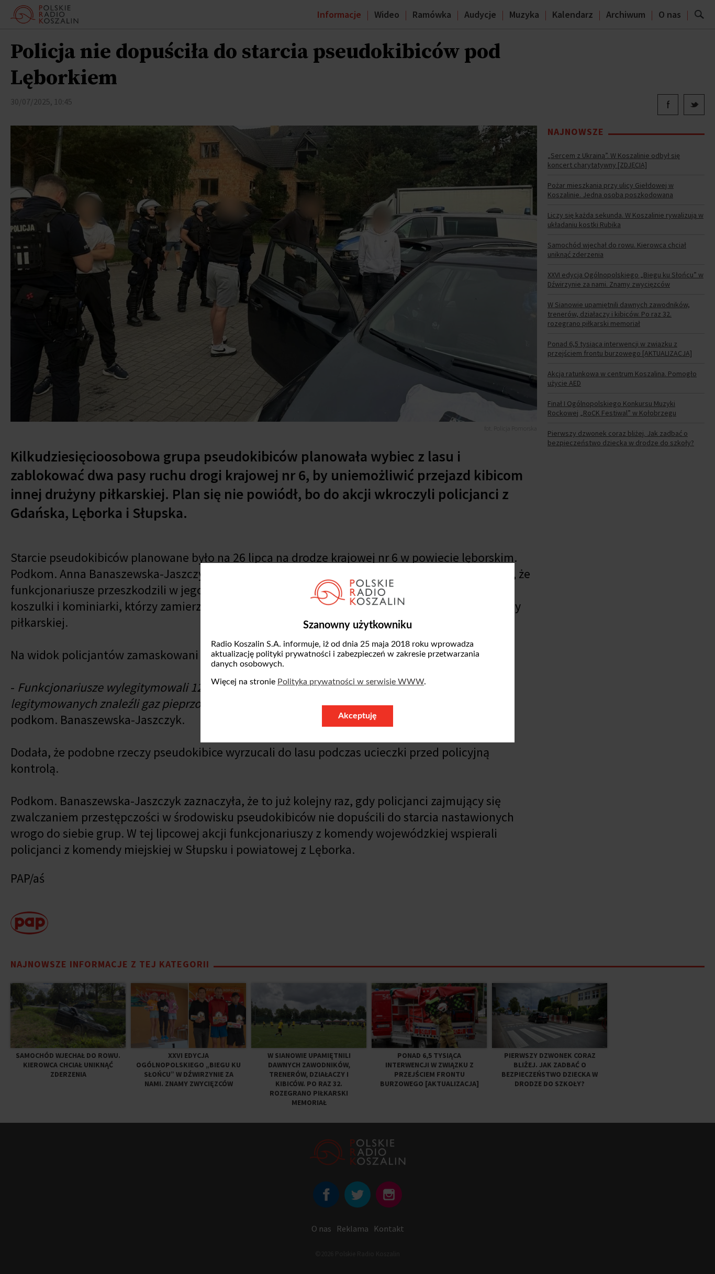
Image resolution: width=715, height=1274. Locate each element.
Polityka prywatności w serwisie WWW (350, 682)
